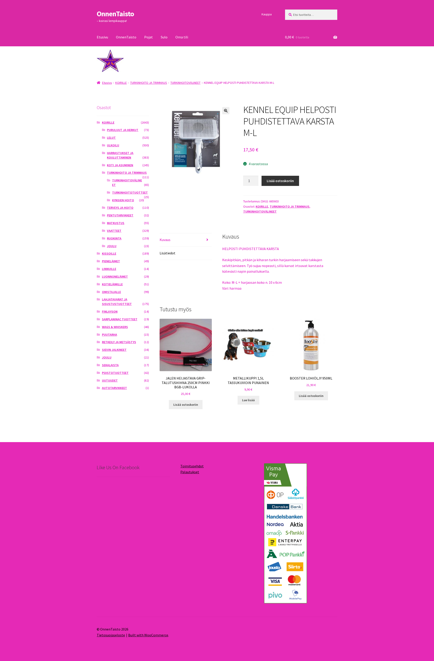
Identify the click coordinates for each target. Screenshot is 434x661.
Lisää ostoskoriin (280, 180)
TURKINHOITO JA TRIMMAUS (148, 83)
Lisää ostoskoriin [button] (185, 405)
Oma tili (181, 37)
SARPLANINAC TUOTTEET (119, 319)
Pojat (148, 37)
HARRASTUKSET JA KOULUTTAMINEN (120, 155)
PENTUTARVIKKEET (120, 215)
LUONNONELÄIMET (115, 276)
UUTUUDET (110, 380)
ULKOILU (113, 145)
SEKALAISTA (110, 365)
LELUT (111, 138)
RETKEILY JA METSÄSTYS (119, 342)
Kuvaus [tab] (165, 239)
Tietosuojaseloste (111, 635)
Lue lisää (248, 400)
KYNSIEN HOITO (123, 200)
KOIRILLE (121, 83)
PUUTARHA (109, 335)
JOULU (111, 246)
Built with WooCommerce (148, 635)
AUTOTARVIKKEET (114, 388)
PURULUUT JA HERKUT (122, 130)
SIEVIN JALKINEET (114, 350)
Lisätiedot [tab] (167, 253)
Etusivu (102, 37)
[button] (225, 110)
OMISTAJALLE (111, 292)
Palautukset (189, 472)
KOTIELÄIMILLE (112, 284)
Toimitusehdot (192, 466)
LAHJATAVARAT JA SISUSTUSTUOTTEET (117, 301)
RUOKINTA (114, 238)
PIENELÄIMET (111, 261)
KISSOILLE (109, 253)
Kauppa (267, 14)
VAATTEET (114, 231)
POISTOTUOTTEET (115, 373)
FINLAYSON (110, 311)
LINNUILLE (109, 269)
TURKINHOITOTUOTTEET (130, 192)
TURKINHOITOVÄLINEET (185, 83)
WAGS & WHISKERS (115, 327)
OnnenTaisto (115, 13)
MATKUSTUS (115, 223)
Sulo (164, 37)
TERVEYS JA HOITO (120, 208)
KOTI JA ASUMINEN (120, 165)
